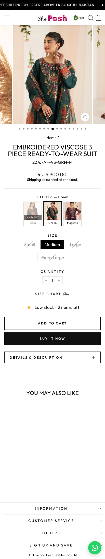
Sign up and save (51, 545)
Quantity (52, 272)
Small (29, 244)
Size (52, 235)
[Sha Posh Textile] (52, 18)
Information (51, 508)
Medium (52, 244)
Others (51, 533)
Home (51, 137)
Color (52, 197)
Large (75, 244)
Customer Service (51, 520)
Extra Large (52, 257)
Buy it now (52, 338)
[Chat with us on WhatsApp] (94, 547)
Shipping (34, 179)
